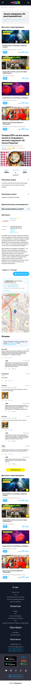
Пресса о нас (15, 592)
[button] (15, 311)
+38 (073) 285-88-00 (13, 286)
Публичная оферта (15, 635)
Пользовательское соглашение (15, 597)
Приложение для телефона (15, 618)
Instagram (12, 231)
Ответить (10, 357)
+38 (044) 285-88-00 (13, 285)
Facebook (12, 229)
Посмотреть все (15, 470)
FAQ (15, 613)
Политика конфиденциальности (15, 599)
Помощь (15, 611)
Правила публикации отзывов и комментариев (15, 623)
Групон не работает (15, 601)
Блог (15, 620)
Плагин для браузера (15, 616)
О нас (15, 594)
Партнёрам (15, 632)
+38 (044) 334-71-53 (15, 644)
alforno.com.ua (14, 232)
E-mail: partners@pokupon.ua (15, 647)
